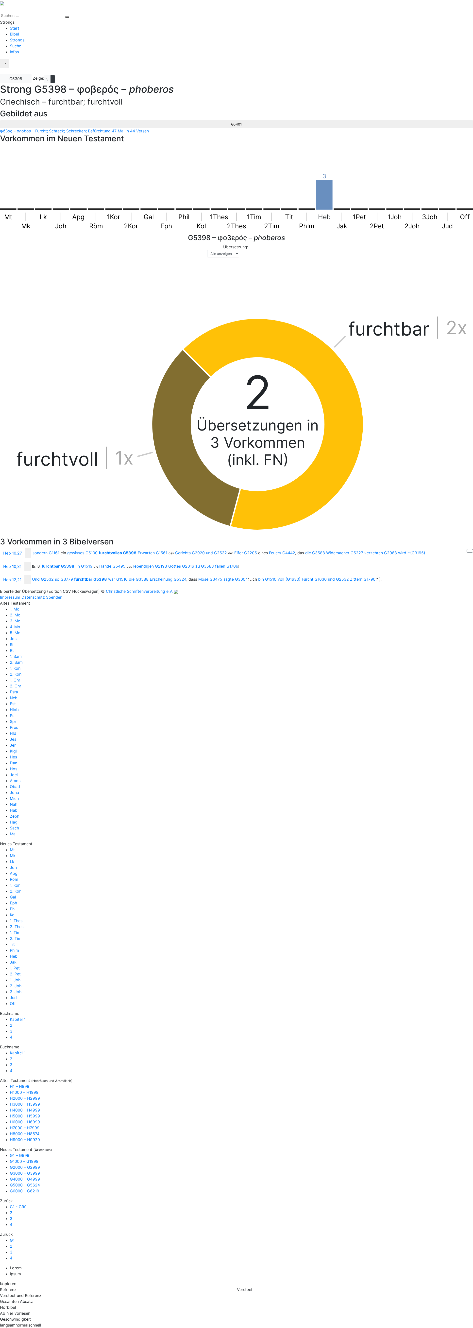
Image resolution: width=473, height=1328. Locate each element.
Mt (12, 849)
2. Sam (16, 662)
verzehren (380, 552)
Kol (13, 914)
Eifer (245, 552)
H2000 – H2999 (25, 1098)
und (216, 552)
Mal (13, 833)
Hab (13, 810)
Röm (14, 879)
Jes (13, 739)
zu (204, 566)
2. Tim (15, 938)
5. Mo (15, 632)
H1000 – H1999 (24, 1092)
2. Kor (15, 891)
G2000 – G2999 (25, 1167)
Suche (15, 45)
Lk (12, 861)
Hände (112, 566)
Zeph (14, 816)
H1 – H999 (19, 1086)
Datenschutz (33, 597)
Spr (13, 721)
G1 (12, 1240)
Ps (12, 715)
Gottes (181, 566)
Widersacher (344, 552)
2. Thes (16, 926)
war (118, 579)
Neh (13, 697)
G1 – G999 (19, 1155)
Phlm (14, 950)
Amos (15, 780)
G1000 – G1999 (24, 1161)
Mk (13, 855)
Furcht (314, 579)
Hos (13, 768)
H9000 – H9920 (25, 1139)
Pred (14, 727)
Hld (13, 733)
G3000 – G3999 (25, 1173)
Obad (15, 786)
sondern (46, 552)
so (64, 579)
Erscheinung (168, 579)
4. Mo (15, 626)
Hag (13, 822)
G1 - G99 (18, 1206)
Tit (12, 944)
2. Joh (15, 985)
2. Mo (15, 614)
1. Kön (15, 668)
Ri (11, 644)
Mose (210, 579)
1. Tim (15, 932)
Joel (14, 774)
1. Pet (15, 968)
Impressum (10, 597)
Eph (13, 902)
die (315, 552)
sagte (235, 579)
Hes (13, 756)
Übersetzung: (235, 246)
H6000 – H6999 (25, 1121)
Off (13, 1003)
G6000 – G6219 (24, 1190)
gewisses (82, 552)
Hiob (14, 709)
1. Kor (15, 885)
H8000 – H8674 (24, 1133)
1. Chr (15, 680)
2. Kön (15, 674)
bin (267, 579)
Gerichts (190, 552)
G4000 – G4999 (25, 1179)
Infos (14, 51)
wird (411, 552)
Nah (13, 804)
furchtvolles (117, 552)
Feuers (282, 552)
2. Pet (15, 973)
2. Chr (15, 685)
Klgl (13, 751)
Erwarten (152, 552)
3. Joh (15, 991)
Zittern (362, 579)
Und (43, 579)
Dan (13, 762)
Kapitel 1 (18, 1019)
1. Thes (16, 920)
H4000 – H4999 (25, 1110)
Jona (14, 792)
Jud (13, 997)
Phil (13, 908)
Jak (13, 962)
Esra (14, 691)
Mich (14, 798)
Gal (13, 897)
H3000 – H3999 (25, 1104)
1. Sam (16, 656)
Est (13, 703)
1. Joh (15, 979)
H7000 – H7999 (24, 1127)
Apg (13, 873)
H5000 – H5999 (25, 1115)
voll (289, 579)
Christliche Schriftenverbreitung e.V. (139, 591)
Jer (13, 745)
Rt (12, 650)
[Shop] (3, 71)
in (84, 566)
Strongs (17, 39)
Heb (13, 956)
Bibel (14, 34)
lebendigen (150, 566)
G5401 (236, 124)
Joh (13, 867)
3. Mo (15, 620)
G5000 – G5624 (25, 1185)
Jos (13, 638)
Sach (14, 828)
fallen (226, 566)
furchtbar (58, 566)
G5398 (15, 78)
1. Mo (14, 609)
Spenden (54, 597)
